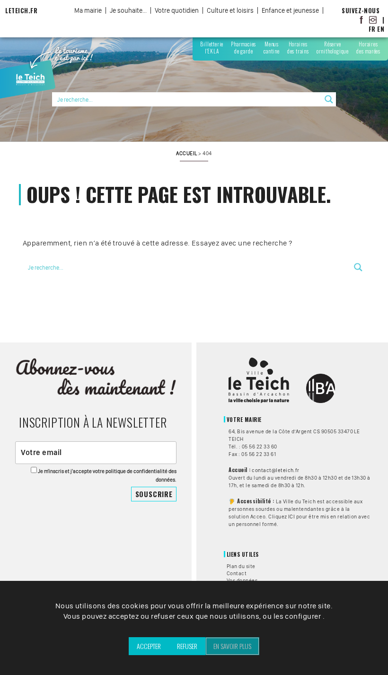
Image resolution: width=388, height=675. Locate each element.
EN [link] (380, 29)
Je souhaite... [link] (128, 10)
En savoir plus (232, 646)
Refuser (187, 646)
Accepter (149, 646)
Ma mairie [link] (88, 10)
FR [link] (372, 29)
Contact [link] (237, 573)
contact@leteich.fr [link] (276, 470)
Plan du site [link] (241, 566)
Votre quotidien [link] (177, 10)
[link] (361, 19)
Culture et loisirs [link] (230, 10)
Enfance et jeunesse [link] (290, 10)
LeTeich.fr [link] (21, 10)
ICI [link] (291, 516)
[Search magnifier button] (329, 99)
